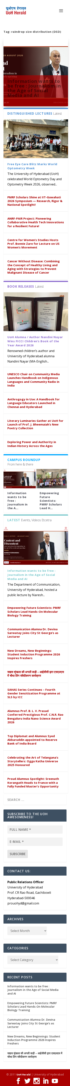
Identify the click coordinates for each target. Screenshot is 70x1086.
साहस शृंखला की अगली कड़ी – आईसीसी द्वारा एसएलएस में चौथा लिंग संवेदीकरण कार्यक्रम (35, 673)
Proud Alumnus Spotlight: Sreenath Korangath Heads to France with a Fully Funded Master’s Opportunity (33, 782)
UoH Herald (24, 1074)
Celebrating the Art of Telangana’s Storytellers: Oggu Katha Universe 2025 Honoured (32, 761)
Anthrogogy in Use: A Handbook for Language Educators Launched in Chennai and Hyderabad (33, 403)
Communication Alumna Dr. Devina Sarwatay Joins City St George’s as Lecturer (32, 632)
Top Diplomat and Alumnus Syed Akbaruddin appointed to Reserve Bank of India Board (32, 739)
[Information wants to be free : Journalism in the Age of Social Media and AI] (20, 478)
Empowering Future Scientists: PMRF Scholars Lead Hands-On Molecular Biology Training (34, 611)
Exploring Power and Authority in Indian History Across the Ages (31, 444)
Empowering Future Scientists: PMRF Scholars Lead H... (51, 500)
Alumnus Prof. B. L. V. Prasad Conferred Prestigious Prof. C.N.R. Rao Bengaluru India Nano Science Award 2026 (35, 716)
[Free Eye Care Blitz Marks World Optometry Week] (36, 138)
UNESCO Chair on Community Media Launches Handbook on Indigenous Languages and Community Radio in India (33, 379)
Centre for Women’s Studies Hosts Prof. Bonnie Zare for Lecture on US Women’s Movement (33, 243)
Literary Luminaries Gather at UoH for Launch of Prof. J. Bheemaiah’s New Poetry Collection (35, 424)
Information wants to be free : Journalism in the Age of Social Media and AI (34, 88)
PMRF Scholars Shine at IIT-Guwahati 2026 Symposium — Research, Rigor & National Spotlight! (34, 201)
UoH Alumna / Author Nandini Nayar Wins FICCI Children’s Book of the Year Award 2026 (35, 341)
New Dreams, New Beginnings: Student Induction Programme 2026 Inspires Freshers (33, 654)
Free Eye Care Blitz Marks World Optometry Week (32, 166)
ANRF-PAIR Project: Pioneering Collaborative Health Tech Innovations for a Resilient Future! (35, 222)
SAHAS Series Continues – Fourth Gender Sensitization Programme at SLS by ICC (33, 693)
